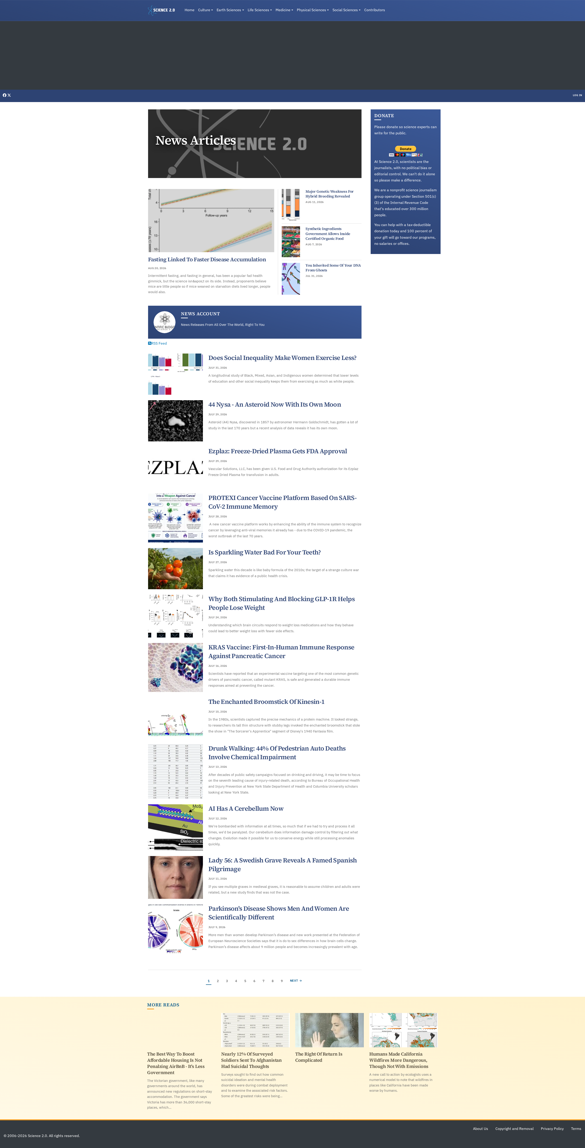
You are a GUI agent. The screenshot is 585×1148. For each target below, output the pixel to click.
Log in (577, 95)
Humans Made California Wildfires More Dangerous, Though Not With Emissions (398, 1060)
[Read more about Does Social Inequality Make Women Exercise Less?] (175, 374)
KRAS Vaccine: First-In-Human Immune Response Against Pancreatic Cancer (281, 651)
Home (189, 10)
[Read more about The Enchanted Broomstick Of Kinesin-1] (175, 718)
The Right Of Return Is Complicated (318, 1057)
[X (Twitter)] (9, 95)
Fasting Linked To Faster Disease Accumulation (207, 259)
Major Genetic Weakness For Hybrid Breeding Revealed (330, 194)
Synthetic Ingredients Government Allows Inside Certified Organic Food (328, 233)
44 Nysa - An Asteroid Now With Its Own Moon (274, 404)
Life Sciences (258, 10)
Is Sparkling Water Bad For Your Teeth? (264, 552)
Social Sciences (345, 10)
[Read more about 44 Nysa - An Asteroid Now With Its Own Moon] (175, 420)
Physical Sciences (311, 10)
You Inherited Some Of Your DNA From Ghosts (333, 268)
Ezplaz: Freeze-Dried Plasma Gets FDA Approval (277, 451)
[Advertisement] (292, 55)
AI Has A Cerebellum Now (246, 808)
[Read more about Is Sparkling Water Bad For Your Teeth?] (175, 568)
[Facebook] (5, 95)
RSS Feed (159, 343)
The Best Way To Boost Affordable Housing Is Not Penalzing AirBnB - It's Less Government (176, 1063)
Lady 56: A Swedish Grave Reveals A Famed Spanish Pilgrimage (282, 864)
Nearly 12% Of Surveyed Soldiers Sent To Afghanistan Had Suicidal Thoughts (251, 1060)
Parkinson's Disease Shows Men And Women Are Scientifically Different (278, 912)
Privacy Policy (552, 1128)
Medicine (283, 10)
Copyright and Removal (514, 1128)
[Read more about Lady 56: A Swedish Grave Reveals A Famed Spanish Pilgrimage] (175, 877)
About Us (480, 1128)
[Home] (163, 10)
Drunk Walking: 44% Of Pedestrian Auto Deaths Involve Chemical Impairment (277, 752)
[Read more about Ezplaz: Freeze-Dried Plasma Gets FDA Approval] (175, 467)
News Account (200, 314)
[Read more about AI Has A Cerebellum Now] (175, 827)
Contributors (374, 10)
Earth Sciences (229, 10)
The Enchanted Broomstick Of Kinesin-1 (266, 701)
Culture (204, 10)
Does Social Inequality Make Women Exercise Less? (282, 357)
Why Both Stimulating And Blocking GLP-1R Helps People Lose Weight (281, 603)
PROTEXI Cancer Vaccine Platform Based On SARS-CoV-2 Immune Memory (282, 502)
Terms (576, 1128)
